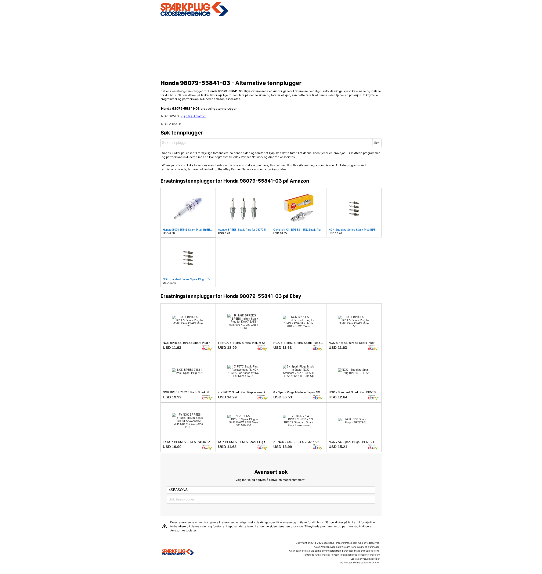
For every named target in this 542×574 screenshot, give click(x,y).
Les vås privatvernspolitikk (365, 558)
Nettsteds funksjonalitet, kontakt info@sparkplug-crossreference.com (341, 554)
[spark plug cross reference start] (194, 15)
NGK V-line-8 (171, 124)
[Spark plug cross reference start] (178, 553)
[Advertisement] (271, 47)
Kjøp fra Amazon (193, 116)
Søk (376, 142)
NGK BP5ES (170, 116)
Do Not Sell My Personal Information (360, 562)
